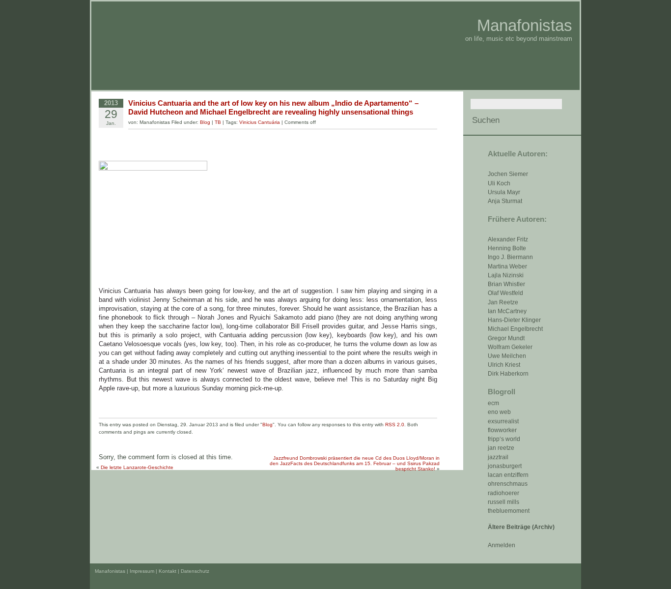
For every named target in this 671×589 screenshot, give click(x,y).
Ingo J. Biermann (510, 257)
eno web (499, 412)
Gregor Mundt (506, 338)
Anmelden (501, 545)
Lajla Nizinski (506, 275)
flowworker (502, 430)
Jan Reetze (503, 302)
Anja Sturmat (505, 201)
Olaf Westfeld (505, 293)
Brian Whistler (506, 284)
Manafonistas (524, 25)
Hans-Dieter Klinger (514, 320)
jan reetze (501, 447)
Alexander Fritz (508, 239)
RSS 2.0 (394, 424)
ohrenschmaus (508, 483)
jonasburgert (505, 466)
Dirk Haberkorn (508, 373)
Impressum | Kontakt (153, 571)
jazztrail (498, 457)
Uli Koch (499, 183)
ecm (493, 403)
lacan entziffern (508, 474)
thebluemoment (509, 510)
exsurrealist (503, 421)
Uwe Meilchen (507, 356)
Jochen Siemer (508, 174)
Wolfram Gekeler (510, 347)
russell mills (503, 502)
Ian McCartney (507, 311)
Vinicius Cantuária (259, 122)
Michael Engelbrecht (515, 328)
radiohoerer (503, 493)
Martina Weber (507, 266)
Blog (205, 122)
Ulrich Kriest (504, 364)
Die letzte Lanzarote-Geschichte (137, 467)
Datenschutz (195, 571)
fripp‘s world (504, 439)
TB (218, 122)
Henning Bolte (507, 248)
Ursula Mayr (504, 192)
